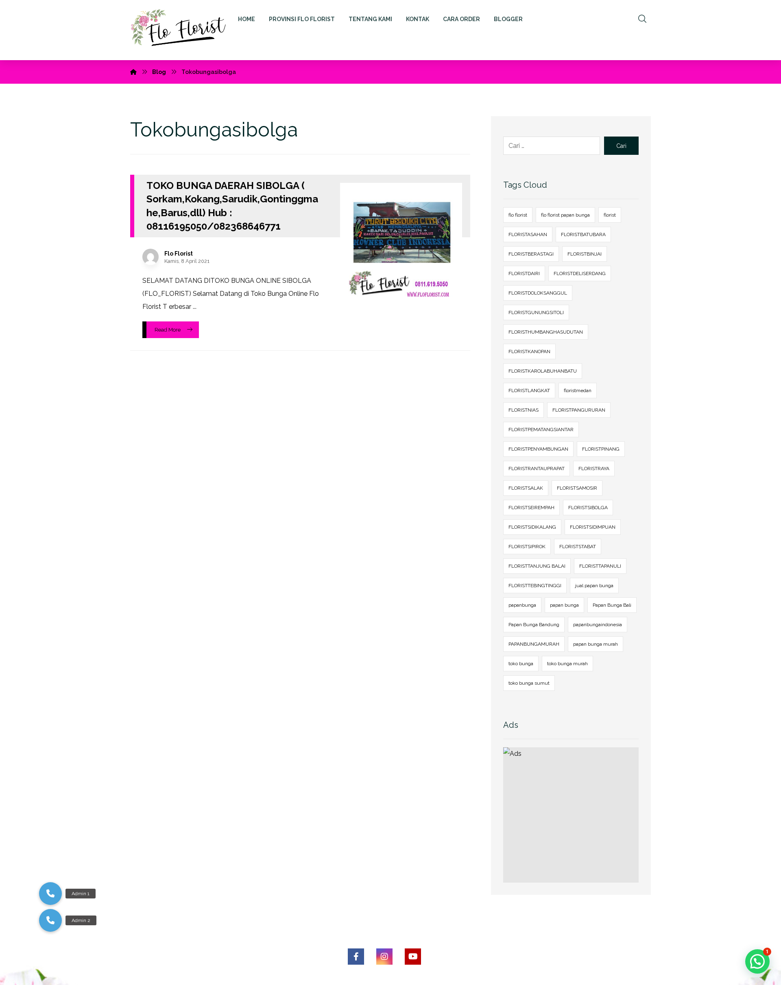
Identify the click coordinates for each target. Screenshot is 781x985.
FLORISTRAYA (593, 468)
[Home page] (133, 72)
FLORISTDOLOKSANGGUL (537, 293)
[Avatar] (150, 257)
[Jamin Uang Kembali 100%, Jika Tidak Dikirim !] (182, 30)
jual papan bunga (594, 585)
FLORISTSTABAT (577, 546)
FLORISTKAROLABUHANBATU (542, 371)
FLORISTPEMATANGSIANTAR (541, 429)
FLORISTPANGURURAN (578, 410)
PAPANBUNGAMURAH (533, 644)
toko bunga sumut (529, 683)
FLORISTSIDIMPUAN (592, 527)
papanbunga (522, 605)
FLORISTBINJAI (584, 254)
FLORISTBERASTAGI (531, 254)
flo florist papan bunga (565, 215)
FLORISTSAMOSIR (577, 488)
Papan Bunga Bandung (533, 624)
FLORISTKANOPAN (529, 351)
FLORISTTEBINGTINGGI (534, 585)
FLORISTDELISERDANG (580, 273)
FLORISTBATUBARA (583, 234)
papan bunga (564, 605)
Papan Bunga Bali (612, 605)
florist (610, 215)
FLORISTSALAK (525, 488)
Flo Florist (178, 253)
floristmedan (577, 390)
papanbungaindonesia (597, 624)
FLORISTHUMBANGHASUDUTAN (545, 332)
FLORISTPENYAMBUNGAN (538, 449)
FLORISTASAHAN (527, 234)
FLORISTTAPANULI (600, 566)
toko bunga (520, 663)
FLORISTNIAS (523, 410)
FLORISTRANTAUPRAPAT (536, 468)
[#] (356, 956)
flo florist (517, 215)
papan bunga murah (595, 644)
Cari (621, 146)
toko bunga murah (567, 663)
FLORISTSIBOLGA (588, 507)
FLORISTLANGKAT (529, 390)
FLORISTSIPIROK (526, 546)
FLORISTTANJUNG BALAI (536, 566)
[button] (50, 920)
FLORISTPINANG (601, 449)
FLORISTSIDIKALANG (532, 527)
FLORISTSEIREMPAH (531, 507)
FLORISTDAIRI (524, 273)
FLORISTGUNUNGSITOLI (536, 312)
